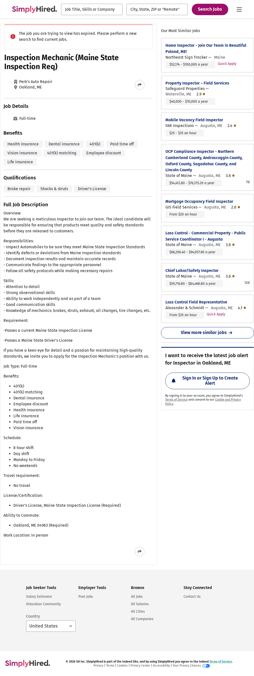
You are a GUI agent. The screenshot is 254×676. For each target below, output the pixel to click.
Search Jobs (210, 9)
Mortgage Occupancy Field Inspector (199, 201)
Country (33, 616)
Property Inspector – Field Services (197, 83)
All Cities (138, 611)
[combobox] (92, 9)
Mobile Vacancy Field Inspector (194, 120)
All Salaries (140, 604)
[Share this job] (140, 85)
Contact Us (192, 596)
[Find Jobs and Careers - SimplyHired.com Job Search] (34, 9)
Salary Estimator (39, 596)
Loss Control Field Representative (196, 302)
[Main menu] (239, 9)
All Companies (142, 619)
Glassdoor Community (43, 604)
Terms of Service (176, 399)
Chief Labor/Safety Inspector (192, 270)
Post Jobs (85, 596)
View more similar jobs (204, 332)
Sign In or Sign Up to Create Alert (210, 380)
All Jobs (137, 596)
